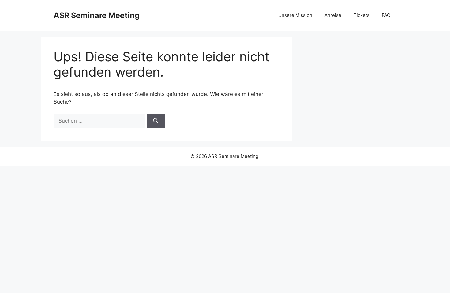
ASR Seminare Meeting (97, 15)
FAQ (386, 15)
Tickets (361, 15)
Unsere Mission (295, 15)
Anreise (332, 15)
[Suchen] (156, 121)
